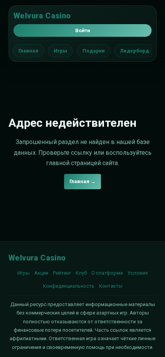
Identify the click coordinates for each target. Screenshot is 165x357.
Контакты (110, 286)
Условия (137, 273)
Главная (28, 51)
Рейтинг (62, 273)
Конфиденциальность (68, 286)
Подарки (93, 51)
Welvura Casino (42, 15)
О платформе (107, 273)
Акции (41, 273)
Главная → (82, 181)
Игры (60, 51)
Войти (82, 30)
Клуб (81, 273)
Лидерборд (134, 51)
